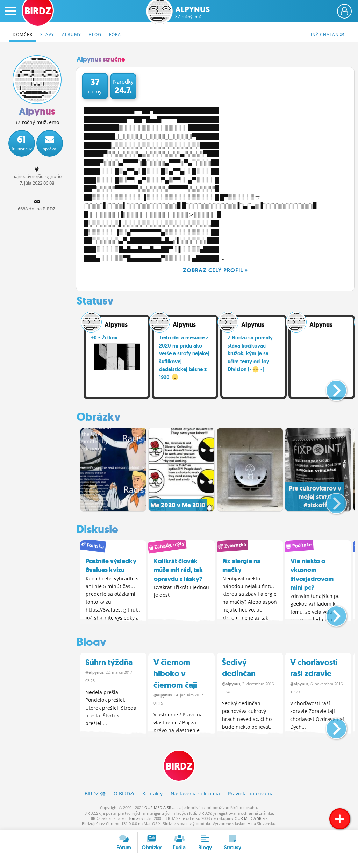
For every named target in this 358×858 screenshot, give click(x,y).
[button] (330, 387)
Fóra (115, 34)
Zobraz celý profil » (215, 270)
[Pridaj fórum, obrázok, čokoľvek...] (339, 818)
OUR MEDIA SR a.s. (161, 807)
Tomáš (134, 818)
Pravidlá (251, 793)
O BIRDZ (124, 793)
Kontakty (152, 793)
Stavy (47, 34)
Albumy (71, 34)
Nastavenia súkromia (195, 793)
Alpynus (192, 12)
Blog (95, 34)
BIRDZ (179, 766)
